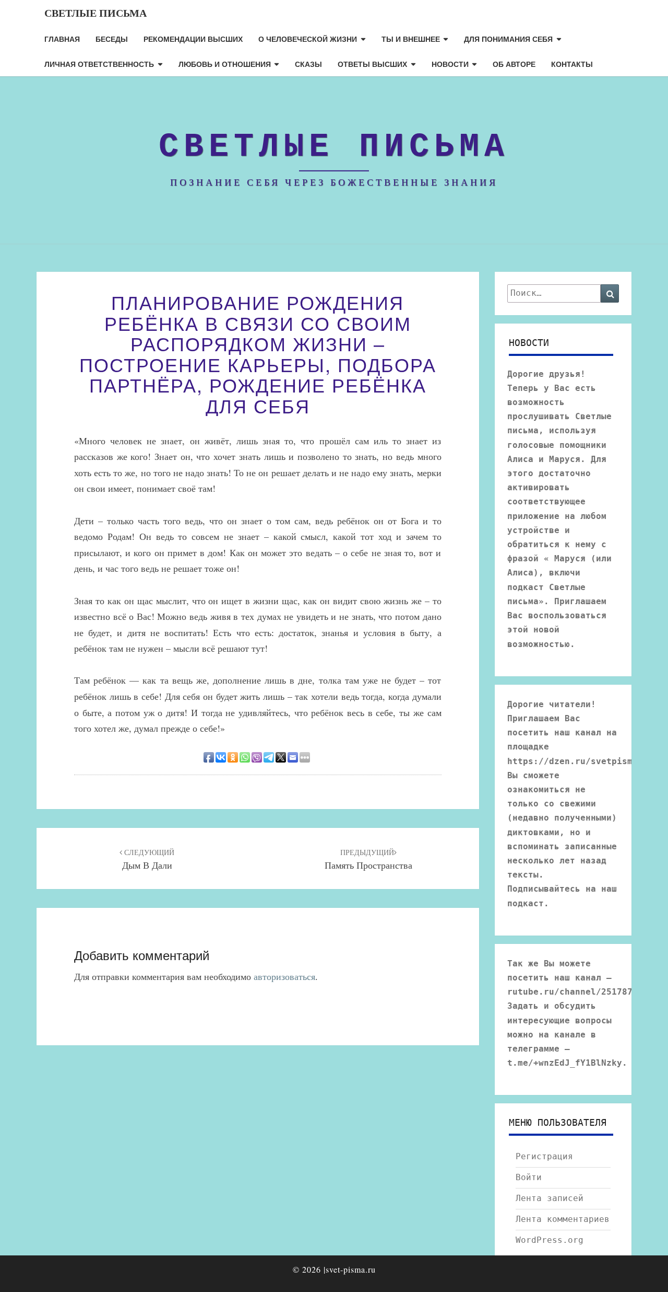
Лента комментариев (563, 1219)
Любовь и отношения (224, 64)
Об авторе (514, 64)
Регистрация (544, 1156)
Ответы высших (372, 64)
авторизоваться (284, 976)
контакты (572, 64)
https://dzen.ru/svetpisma (572, 761)
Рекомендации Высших (193, 38)
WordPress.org (549, 1240)
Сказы (308, 64)
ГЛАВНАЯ (62, 38)
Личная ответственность (99, 64)
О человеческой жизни (307, 38)
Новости (450, 64)
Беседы (112, 38)
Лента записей (549, 1198)
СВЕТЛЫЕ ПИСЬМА (95, 12)
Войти (529, 1177)
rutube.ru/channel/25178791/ (577, 992)
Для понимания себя (508, 38)
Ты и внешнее (410, 38)
